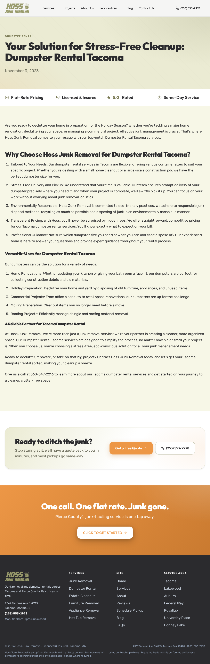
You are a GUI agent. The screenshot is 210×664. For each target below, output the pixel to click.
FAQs (120, 625)
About (121, 596)
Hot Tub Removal (82, 618)
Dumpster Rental (19, 36)
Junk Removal (80, 581)
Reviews (123, 603)
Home (121, 581)
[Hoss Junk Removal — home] (17, 8)
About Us (87, 8)
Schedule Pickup (129, 610)
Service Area (108, 8)
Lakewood (172, 588)
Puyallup (171, 610)
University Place (177, 618)
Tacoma (170, 581)
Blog (130, 8)
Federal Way (174, 603)
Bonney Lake (174, 625)
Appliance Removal (84, 610)
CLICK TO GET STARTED (102, 532)
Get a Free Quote (128, 448)
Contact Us (146, 8)
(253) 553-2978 (190, 8)
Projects (69, 8)
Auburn (170, 596)
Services (48, 8)
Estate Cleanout (82, 596)
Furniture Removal (84, 603)
